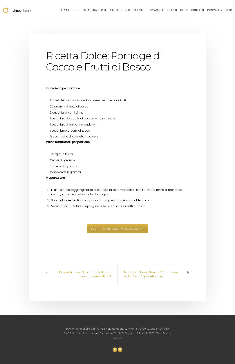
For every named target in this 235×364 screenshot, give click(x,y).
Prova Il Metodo (219, 10)
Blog (184, 10)
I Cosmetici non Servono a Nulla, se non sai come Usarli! (84, 274)
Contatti (197, 10)
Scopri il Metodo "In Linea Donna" (117, 228)
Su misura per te (95, 10)
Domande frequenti (162, 10)
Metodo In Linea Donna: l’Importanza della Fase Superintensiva (151, 274)
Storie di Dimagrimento (127, 10)
